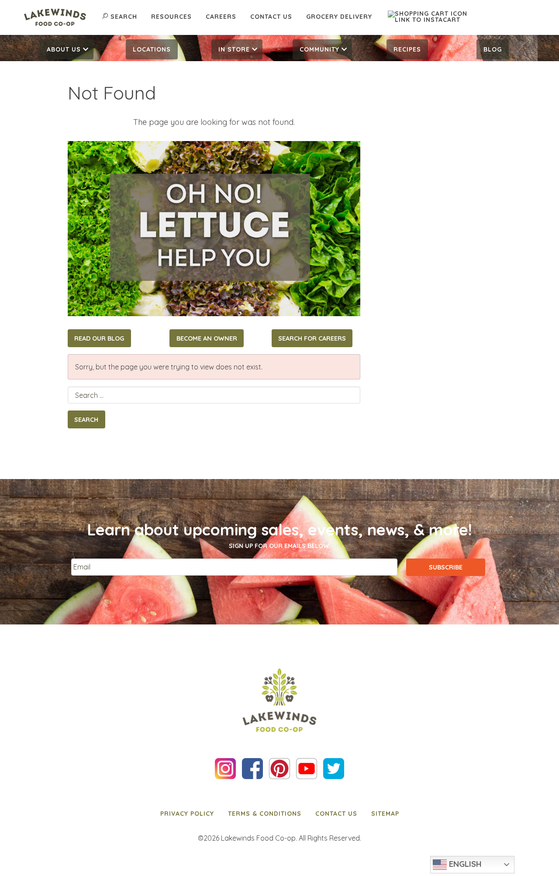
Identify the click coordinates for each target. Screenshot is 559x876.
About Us (64, 49)
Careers (221, 17)
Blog (492, 49)
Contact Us (271, 17)
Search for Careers (312, 338)
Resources (171, 17)
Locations (152, 49)
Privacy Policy (187, 813)
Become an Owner (206, 338)
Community (319, 49)
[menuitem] (66, 49)
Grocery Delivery (339, 17)
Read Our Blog (99, 338)
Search (123, 17)
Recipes (407, 49)
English (464, 864)
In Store (234, 49)
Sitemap (385, 813)
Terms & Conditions (264, 813)
